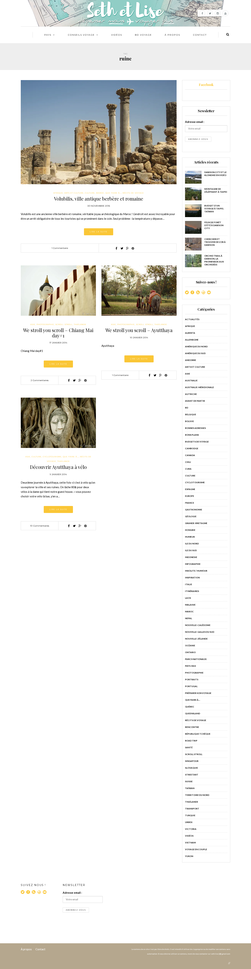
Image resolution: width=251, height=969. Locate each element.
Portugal (191, 686)
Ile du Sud (191, 550)
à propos (172, 34)
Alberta (190, 333)
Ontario (190, 652)
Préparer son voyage (198, 693)
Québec (189, 706)
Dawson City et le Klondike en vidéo (215, 173)
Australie (191, 380)
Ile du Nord (192, 543)
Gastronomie (193, 509)
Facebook (206, 84)
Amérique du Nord (196, 346)
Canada (190, 455)
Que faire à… (192, 699)
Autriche (191, 394)
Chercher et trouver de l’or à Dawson (215, 242)
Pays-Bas (190, 665)
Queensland (192, 713)
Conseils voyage (81, 34)
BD (186, 407)
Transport (192, 808)
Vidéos (116, 34)
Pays (47, 34)
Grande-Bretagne (196, 523)
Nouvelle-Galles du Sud (199, 632)
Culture (90, 193)
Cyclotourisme (52, 456)
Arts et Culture (74, 193)
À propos (26, 949)
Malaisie (190, 604)
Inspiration (192, 577)
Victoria (190, 829)
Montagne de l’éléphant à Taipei (215, 190)
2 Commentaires (40, 380)
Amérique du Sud (195, 353)
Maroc (100, 193)
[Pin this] (132, 248)
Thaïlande (80, 324)
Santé (189, 747)
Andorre (190, 360)
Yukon (189, 856)
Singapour (191, 761)
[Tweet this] (121, 248)
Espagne (190, 489)
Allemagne (191, 339)
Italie (188, 584)
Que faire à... (113, 193)
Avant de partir (195, 400)
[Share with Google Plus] (127, 248)
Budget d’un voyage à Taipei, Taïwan (214, 208)
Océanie (190, 645)
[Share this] (116, 248)
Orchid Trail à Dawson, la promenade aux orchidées (214, 260)
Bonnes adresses (195, 428)
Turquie (190, 815)
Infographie (192, 564)
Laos (188, 598)
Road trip (191, 740)
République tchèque (197, 733)
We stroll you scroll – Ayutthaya (139, 330)
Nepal (188, 618)
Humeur (190, 536)
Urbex (188, 822)
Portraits (191, 679)
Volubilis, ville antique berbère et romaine (98, 198)
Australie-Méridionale (199, 387)
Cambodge (191, 448)
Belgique (190, 414)
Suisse (189, 781)
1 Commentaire (60, 248)
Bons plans (192, 434)
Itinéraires (192, 591)
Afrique (58, 193)
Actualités (192, 319)
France (189, 502)
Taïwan (189, 788)
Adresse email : (194, 121)
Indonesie (191, 557)
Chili (188, 462)
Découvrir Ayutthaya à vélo (58, 467)
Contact (200, 34)
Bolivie (189, 421)
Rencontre (192, 727)
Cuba (188, 468)
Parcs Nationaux (196, 659)
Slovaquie (191, 767)
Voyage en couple (196, 849)
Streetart (191, 774)
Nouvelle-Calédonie (197, 625)
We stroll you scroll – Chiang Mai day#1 (58, 333)
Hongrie (190, 530)
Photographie (45, 324)
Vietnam (190, 842)
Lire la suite (98, 231)
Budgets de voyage (197, 441)
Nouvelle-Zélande (196, 638)
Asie (32, 324)
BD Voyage (143, 34)
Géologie (190, 516)
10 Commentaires (39, 525)
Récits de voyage (133, 193)
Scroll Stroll (64, 324)
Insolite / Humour (196, 570)
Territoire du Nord (197, 795)
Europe (189, 496)
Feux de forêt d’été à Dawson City (213, 225)
